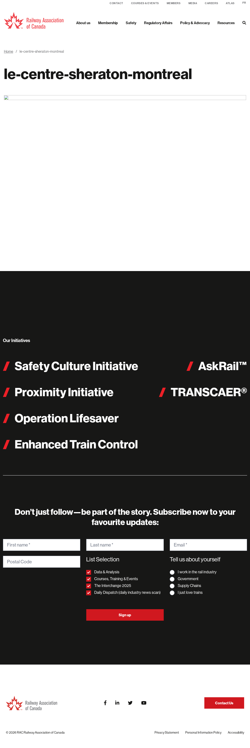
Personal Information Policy (203, 732)
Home (8, 51)
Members (174, 3)
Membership (108, 22)
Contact (116, 3)
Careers (211, 3)
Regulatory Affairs (158, 22)
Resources (226, 22)
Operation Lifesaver (67, 418)
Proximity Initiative (64, 391)
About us (83, 22)
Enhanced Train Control (76, 444)
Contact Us (224, 703)
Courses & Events (145, 3)
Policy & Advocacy (195, 22)
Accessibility (236, 732)
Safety (131, 22)
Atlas (230, 3)
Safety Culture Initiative (76, 365)
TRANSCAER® (209, 391)
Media (192, 3)
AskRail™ (222, 365)
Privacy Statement (167, 732)
